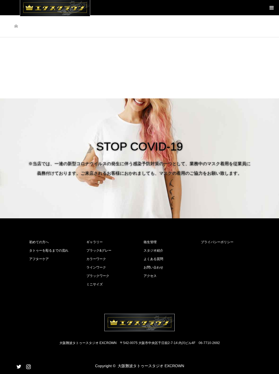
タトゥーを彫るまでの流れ (48, 250)
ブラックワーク (97, 276)
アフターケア (39, 259)
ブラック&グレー (98, 250)
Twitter (18, 365)
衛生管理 (150, 242)
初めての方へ (39, 242)
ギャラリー (94, 242)
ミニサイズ (94, 284)
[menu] (271, 7)
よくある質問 (153, 259)
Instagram (28, 365)
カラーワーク (96, 259)
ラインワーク (96, 267)
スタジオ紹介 (153, 250)
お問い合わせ (153, 267)
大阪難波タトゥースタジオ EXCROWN (151, 366)
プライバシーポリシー (217, 242)
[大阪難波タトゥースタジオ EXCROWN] (139, 322)
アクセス (150, 276)
